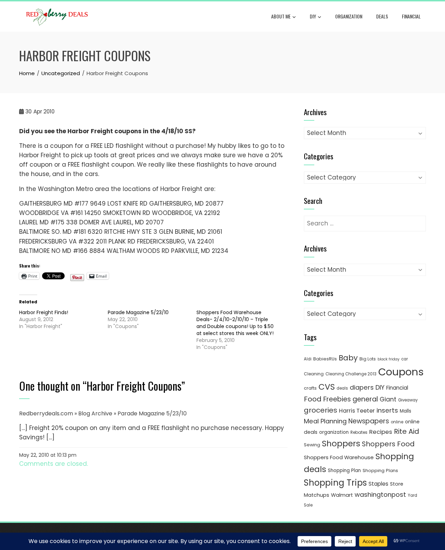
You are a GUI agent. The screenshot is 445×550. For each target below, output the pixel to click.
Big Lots (367, 359)
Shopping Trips (335, 483)
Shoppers (341, 443)
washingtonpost (380, 494)
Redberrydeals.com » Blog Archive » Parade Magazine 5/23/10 (103, 413)
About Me (281, 16)
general (365, 399)
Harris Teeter (357, 411)
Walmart (342, 495)
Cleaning (314, 374)
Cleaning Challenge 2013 (351, 374)
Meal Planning (325, 421)
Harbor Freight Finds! (43, 312)
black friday (388, 359)
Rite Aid (406, 431)
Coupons (401, 372)
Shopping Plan (344, 470)
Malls (405, 411)
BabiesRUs (325, 359)
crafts (310, 388)
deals (382, 16)
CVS (326, 386)
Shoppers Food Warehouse (339, 457)
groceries (320, 410)
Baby (348, 358)
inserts (387, 410)
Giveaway (408, 400)
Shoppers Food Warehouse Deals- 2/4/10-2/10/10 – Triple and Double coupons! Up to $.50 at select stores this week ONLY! (235, 323)
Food (313, 399)
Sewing (312, 445)
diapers (362, 387)
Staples (378, 483)
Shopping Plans (380, 470)
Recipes (380, 432)
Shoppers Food (388, 444)
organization (334, 432)
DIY (313, 16)
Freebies (337, 399)
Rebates (358, 432)
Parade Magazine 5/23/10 (138, 312)
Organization (348, 16)
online (397, 422)
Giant (388, 399)
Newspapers (368, 421)
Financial (411, 16)
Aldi (308, 359)
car (404, 359)
